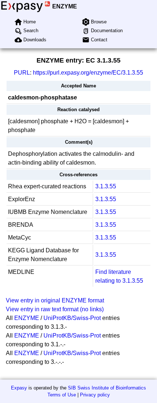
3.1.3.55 (105, 186)
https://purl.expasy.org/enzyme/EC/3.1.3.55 (88, 72)
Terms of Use (61, 395)
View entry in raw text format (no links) (55, 309)
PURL (22, 72)
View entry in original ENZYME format (55, 300)
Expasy (19, 388)
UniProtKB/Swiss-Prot (72, 318)
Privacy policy (95, 395)
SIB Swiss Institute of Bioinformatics (107, 388)
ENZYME (64, 6)
